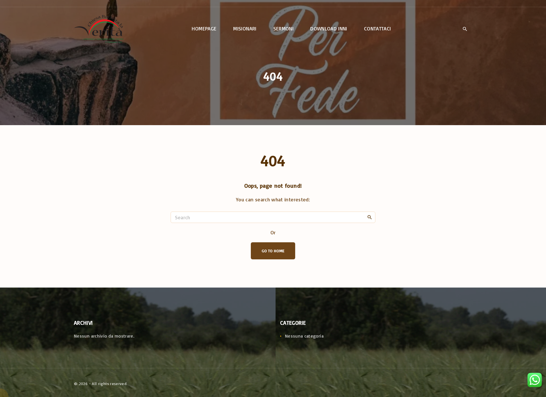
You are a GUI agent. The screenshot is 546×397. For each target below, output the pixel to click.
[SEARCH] (369, 217)
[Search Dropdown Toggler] (465, 29)
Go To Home (273, 250)
